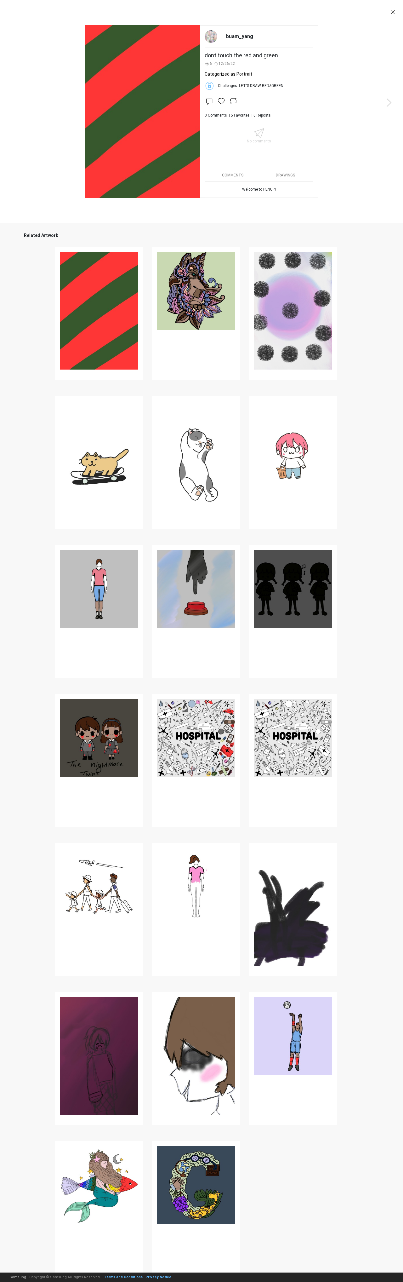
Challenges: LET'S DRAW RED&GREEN (250, 85)
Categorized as (228, 74)
